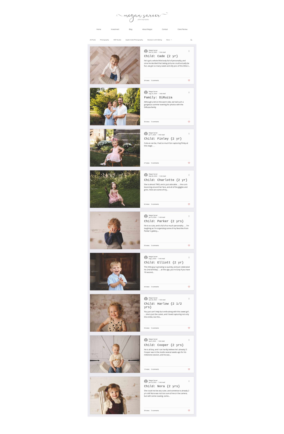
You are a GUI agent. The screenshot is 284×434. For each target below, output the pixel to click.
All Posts (93, 40)
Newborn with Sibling (154, 40)
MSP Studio (117, 40)
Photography (104, 40)
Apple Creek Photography (134, 40)
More (168, 40)
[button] (191, 40)
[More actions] (189, 51)
